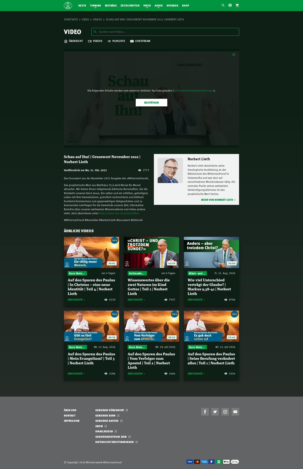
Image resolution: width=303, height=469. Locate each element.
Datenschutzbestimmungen (114, 442)
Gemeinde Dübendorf (110, 410)
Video (147, 5)
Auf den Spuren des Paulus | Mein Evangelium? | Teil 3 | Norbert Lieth (91, 358)
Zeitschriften (130, 5)
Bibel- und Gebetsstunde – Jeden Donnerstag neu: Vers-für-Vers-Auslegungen (197, 273)
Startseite (71, 19)
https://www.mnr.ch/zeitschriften (119, 213)
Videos (97, 19)
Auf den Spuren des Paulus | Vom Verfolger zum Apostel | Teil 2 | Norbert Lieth (151, 360)
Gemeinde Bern (105, 415)
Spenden (172, 5)
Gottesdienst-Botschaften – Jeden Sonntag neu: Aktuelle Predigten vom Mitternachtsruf (137, 273)
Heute (82, 5)
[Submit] (95, 31)
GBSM (99, 426)
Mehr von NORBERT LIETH (217, 200)
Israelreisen (104, 431)
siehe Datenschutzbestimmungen (194, 90)
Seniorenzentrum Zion (111, 437)
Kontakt (69, 415)
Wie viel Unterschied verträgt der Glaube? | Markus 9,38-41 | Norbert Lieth (209, 286)
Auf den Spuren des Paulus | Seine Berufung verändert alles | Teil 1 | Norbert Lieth (211, 358)
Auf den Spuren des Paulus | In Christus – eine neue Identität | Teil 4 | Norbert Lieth (91, 286)
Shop (185, 5)
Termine (95, 5)
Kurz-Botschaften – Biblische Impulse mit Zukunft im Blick (77, 273)
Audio (159, 5)
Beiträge (111, 5)
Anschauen (75, 299)
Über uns (70, 410)
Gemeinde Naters (107, 421)
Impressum (72, 421)
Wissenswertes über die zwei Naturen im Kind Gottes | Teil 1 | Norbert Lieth (149, 286)
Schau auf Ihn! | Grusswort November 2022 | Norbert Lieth (145, 19)
